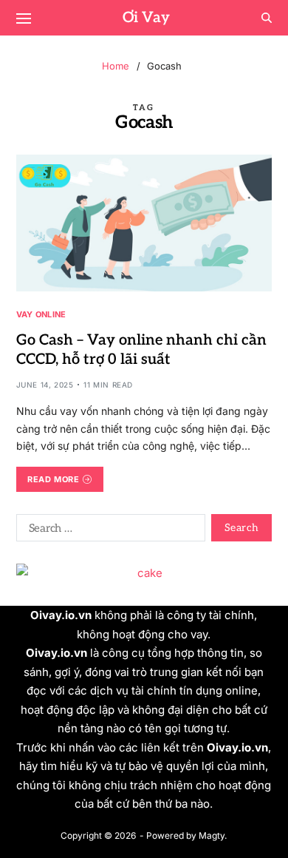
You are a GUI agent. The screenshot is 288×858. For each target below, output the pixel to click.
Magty (211, 835)
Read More (53, 479)
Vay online (41, 314)
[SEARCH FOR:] (107, 530)
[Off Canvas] (23, 18)
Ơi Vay (146, 17)
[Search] (266, 18)
